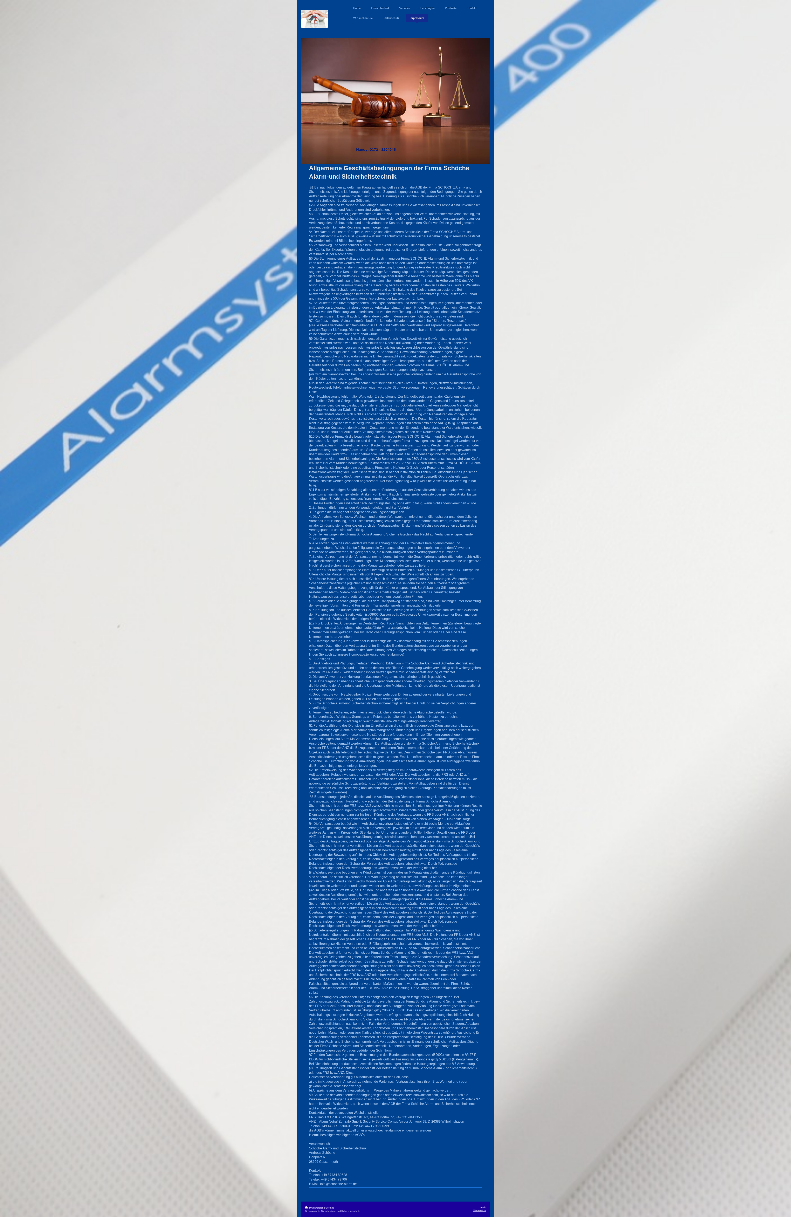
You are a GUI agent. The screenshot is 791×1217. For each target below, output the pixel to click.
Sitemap (329, 1207)
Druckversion (316, 1207)
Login (483, 1207)
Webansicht (479, 1210)
